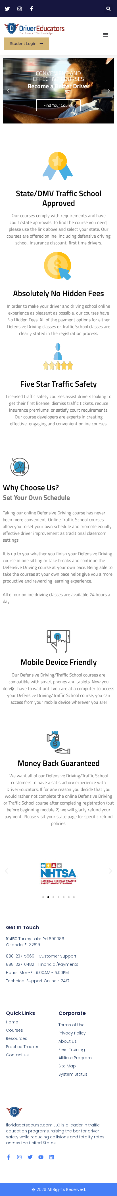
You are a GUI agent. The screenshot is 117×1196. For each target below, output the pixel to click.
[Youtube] (40, 1157)
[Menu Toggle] (105, 34)
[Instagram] (19, 1157)
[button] (108, 8)
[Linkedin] (51, 1157)
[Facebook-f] (8, 1157)
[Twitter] (30, 1157)
